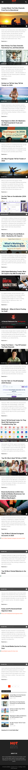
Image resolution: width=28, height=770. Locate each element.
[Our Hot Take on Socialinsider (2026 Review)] (14, 208)
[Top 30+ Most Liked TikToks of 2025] (14, 468)
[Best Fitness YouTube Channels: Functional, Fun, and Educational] (14, 57)
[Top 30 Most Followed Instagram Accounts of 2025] (14, 545)
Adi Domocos (3, 140)
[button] (2, 2)
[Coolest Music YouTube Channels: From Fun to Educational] (14, 20)
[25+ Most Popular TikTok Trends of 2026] (14, 170)
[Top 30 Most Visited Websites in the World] (14, 583)
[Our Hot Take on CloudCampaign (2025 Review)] (14, 392)
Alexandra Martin (4, 214)
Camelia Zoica (4, 26)
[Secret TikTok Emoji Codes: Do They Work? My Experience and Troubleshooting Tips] (14, 434)
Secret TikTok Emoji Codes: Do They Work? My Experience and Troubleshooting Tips (13, 422)
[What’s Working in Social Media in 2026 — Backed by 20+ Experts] (14, 245)
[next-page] (18, 686)
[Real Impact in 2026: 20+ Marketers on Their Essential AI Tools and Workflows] (14, 134)
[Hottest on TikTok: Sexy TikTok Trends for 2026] (14, 95)
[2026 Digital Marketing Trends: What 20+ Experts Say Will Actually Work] (14, 283)
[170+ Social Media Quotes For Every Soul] (14, 658)
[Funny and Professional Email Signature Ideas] (14, 620)
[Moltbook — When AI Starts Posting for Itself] (14, 321)
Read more (4, 41)
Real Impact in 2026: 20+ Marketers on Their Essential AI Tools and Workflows (13, 123)
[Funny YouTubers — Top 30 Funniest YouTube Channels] (14, 357)
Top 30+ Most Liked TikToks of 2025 (13, 458)
